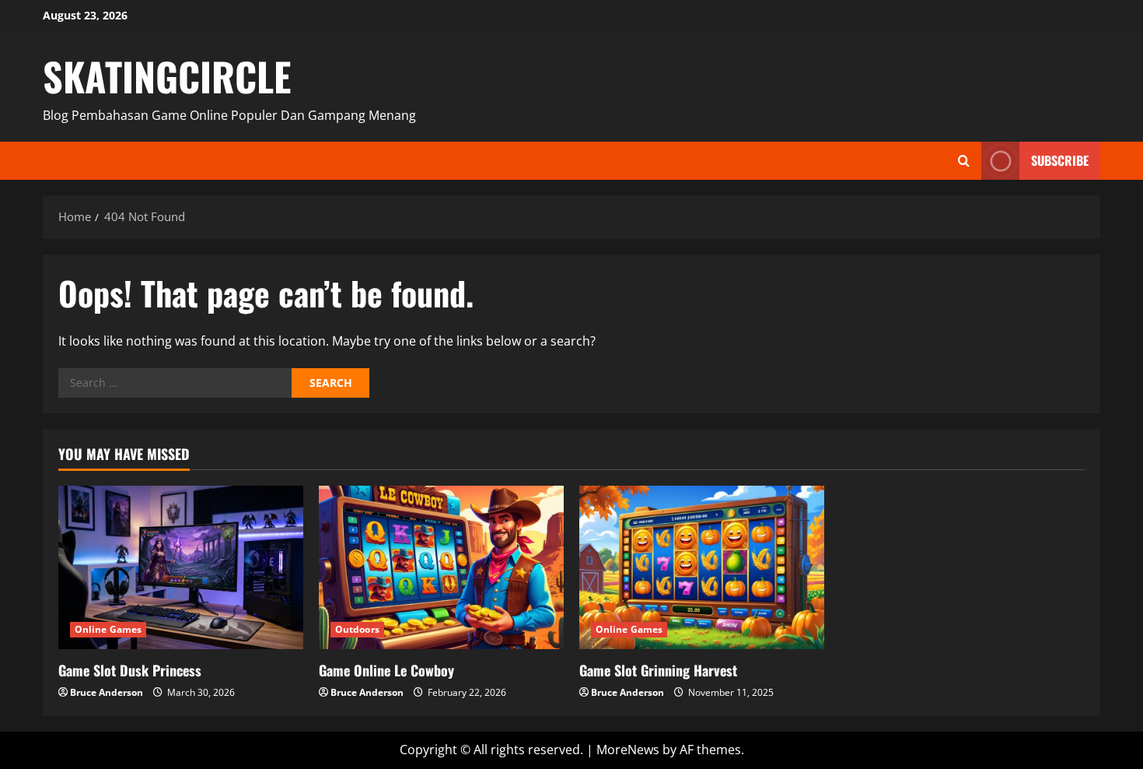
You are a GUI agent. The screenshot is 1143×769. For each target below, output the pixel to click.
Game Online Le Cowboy (386, 670)
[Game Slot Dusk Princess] (180, 567)
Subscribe (1060, 160)
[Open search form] (964, 161)
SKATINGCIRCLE (167, 75)
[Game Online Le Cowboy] (441, 567)
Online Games (108, 629)
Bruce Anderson (106, 692)
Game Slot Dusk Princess (129, 670)
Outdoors (357, 629)
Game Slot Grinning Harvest (658, 670)
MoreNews (627, 749)
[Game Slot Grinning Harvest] (701, 567)
